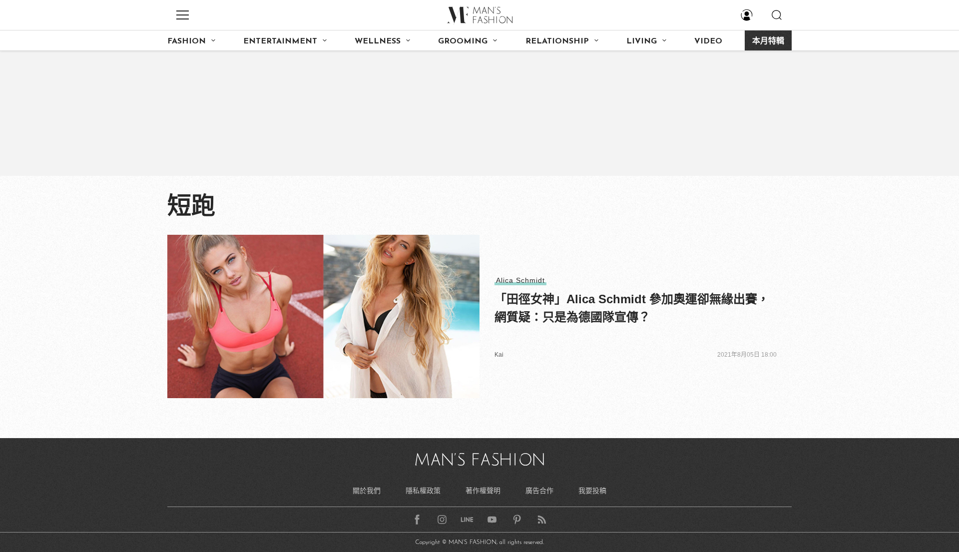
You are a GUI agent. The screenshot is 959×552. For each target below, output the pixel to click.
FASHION (186, 41)
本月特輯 (768, 41)
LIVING (641, 41)
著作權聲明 (483, 491)
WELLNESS (378, 41)
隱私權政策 (423, 491)
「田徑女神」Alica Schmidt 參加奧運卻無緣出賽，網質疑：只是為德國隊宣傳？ (631, 308)
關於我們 (367, 491)
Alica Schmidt (520, 280)
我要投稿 (592, 491)
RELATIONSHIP (557, 41)
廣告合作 (539, 491)
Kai (498, 354)
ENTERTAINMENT (280, 41)
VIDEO (708, 41)
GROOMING (462, 41)
